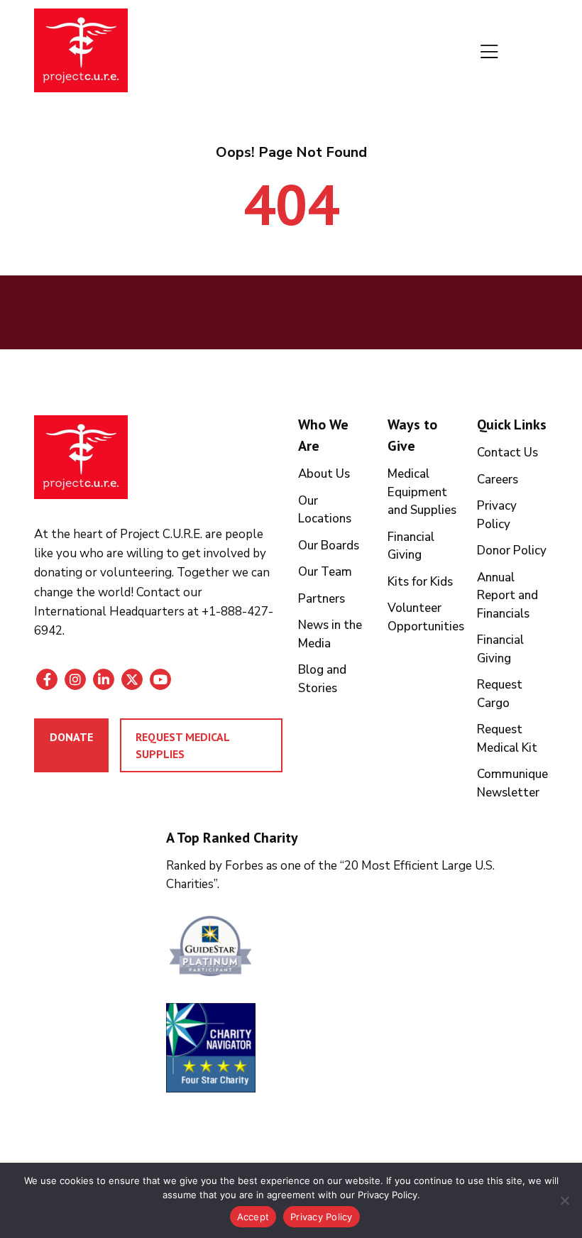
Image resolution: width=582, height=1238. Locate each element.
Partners (321, 599)
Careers (497, 479)
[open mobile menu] (489, 52)
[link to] (357, 948)
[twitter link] (132, 679)
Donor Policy (512, 550)
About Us (324, 474)
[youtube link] (160, 679)
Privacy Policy (321, 1216)
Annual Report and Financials (507, 595)
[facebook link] (46, 679)
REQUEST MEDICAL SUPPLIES (183, 745)
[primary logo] (81, 53)
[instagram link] (75, 679)
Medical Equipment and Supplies (422, 492)
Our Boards (328, 545)
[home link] (81, 457)
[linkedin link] (103, 679)
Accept (253, 1216)
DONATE (71, 737)
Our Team (325, 572)
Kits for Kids (420, 582)
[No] (564, 1200)
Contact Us (507, 452)
